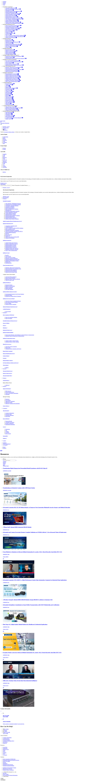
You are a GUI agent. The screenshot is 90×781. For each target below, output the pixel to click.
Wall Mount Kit (8, 112)
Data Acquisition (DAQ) (10, 29)
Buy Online (6, 729)
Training (7, 431)
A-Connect (5, 445)
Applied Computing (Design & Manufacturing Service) (12, 221)
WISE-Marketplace (6, 443)
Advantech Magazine (9, 415)
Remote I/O (7, 32)
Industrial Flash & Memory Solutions (12, 17)
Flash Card (7, 90)
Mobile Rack (8, 94)
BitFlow (7, 367)
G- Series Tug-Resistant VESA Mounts (13, 117)
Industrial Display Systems (10, 16)
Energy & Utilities (6, 323)
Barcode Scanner (8, 83)
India (4, 156)
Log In (8, 126)
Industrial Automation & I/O (8, 223)
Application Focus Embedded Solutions (13, 23)
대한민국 (5, 160)
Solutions (5, 312)
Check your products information (11, 393)
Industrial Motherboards (10, 12)
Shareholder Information (10, 424)
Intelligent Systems (6, 252)
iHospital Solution (9, 49)
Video (4, 750)
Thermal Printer (8, 104)
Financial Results (8, 421)
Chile (4, 141)
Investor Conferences (9, 423)
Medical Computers (9, 51)
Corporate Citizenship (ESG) (8, 740)
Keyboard (7, 93)
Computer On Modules (10, 7)
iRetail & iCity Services (7, 344)
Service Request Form (9, 392)
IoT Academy (8, 400)
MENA (4, 172)
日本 (4, 158)
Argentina (5, 140)
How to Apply (8, 433)
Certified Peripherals (6, 309)
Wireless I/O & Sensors (10, 37)
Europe (4, 148)
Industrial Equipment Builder (8, 332)
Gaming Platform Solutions (10, 20)
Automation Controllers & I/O (11, 28)
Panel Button (3, 184)
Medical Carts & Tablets (10, 50)
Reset (1, 120)
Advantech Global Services (7, 371)
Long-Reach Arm (8, 115)
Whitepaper (5, 748)
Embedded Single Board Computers (12, 11)
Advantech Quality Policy (7, 375)
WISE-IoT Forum (8, 402)
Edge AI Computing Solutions (11, 317)
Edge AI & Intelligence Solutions (11, 9)
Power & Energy (8, 31)
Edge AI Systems (8, 318)
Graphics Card (8, 91)
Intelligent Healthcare (7, 282)
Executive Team (8, 414)
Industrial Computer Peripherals (11, 42)
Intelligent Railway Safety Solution (12, 341)
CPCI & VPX (8, 43)
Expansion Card (8, 89)
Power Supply (8, 99)
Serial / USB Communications (11, 81)
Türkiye (4, 166)
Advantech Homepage (4, 123)
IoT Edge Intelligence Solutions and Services (10, 362)
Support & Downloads (7, 388)
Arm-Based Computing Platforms (12, 13)
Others (4, 3)
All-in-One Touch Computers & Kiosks (13, 61)
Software (7, 103)
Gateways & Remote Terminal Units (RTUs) (14, 36)
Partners (4, 378)
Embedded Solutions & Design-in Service (10, 320)
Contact (4, 440)
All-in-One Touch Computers (11, 346)
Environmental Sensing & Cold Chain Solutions (14, 58)
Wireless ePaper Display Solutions (12, 22)
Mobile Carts (8, 118)
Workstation (7, 114)
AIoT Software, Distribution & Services (13, 18)
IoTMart (4, 442)
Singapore (5, 162)
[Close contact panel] (0, 711)
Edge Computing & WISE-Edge (9, 759)
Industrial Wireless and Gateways (11, 77)
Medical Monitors (8, 52)
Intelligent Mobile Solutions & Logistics (10, 291)
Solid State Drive (8, 102)
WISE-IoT (7, 385)
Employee (4, 438)
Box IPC (7, 47)
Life (6, 430)
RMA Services (8, 391)
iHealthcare (5, 327)
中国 (4, 155)
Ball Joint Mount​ (8, 116)
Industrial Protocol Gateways (11, 78)
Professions (7, 429)
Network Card (8, 96)
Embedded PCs (8, 10)
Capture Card (8, 84)
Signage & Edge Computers (10, 63)
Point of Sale (7, 347)
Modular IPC (8, 39)
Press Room (7, 416)
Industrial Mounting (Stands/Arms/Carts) (13, 65)
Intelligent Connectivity (7, 240)
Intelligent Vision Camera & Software (12, 107)
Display (7, 87)
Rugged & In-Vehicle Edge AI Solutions (13, 56)
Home (4, 447)
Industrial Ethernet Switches (10, 73)
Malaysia (5, 129)
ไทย (4, 164)
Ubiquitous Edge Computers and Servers (13, 348)
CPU (6, 85)
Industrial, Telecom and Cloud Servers (12, 67)
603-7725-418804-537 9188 (6, 733)
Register (4, 126)
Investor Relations (6, 418)
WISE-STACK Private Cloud (11, 71)
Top (2, 778)
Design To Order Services (7, 373)
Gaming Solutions (6, 355)
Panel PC (7, 34)
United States (5, 136)
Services (4, 368)
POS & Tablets (8, 62)
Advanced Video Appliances (11, 110)
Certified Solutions (9, 33)
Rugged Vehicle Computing (7, 351)
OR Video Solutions (9, 54)
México (4, 139)
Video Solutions (5, 365)
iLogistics (4, 358)
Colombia (5, 142)
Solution (4, 1)
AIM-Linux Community (10, 401)
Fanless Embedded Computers (11, 14)
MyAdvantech (6, 127)
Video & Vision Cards (9, 106)
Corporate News (6, 738)
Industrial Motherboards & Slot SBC (12, 44)
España (4, 149)
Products (4, 198)
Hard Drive (7, 92)
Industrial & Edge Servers (7, 330)
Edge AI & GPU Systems (10, 46)
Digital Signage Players (10, 15)
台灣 (4, 163)
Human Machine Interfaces (10, 26)
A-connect (5, 754)
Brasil (4, 137)
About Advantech (6, 410)
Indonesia (5, 157)
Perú (4, 143)
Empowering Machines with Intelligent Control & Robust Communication (19, 334)
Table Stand (7, 113)
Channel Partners (6, 380)
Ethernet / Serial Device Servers (11, 76)
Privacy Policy (6, 774)
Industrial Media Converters (10, 74)
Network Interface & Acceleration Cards (13, 69)
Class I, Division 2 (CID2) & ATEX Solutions (14, 35)
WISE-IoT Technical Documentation (12, 403)
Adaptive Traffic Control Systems (11, 340)
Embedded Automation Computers (12, 27)
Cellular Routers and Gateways (11, 79)
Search (4, 128)
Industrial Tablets (8, 57)
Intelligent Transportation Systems (12, 45)
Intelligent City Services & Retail (8, 298)
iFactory (4, 325)
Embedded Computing (7, 201)
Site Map (4, 773)
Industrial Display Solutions (8, 360)
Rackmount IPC (8, 40)
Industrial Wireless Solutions (11, 21)
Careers (4, 426)
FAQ (4, 753)
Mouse (6, 95)
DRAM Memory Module (10, 88)
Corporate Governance (9, 422)
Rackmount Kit (8, 100)
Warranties (7, 394)
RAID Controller (8, 101)
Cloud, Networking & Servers (8, 265)
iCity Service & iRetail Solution (11, 60)
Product (4, 2)
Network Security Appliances (11, 68)
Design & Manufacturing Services (9, 353)
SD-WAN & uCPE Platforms (11, 70)
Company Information (9, 413)
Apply (4, 120)
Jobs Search (5, 742)
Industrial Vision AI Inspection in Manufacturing (14, 336)
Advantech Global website (9, 132)
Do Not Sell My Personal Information (10, 775)
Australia (4, 154)
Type (4, 4)
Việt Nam (5, 167)
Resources (7, 399)
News (4, 751)
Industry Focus (6, 749)
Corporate (5, 408)
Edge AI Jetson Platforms (10, 108)
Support (4, 386)
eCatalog (4, 752)
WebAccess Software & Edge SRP (12, 25)
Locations (7, 432)
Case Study (5, 747)
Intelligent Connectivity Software (11, 80)
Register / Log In (6, 187)
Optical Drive (8, 97)
